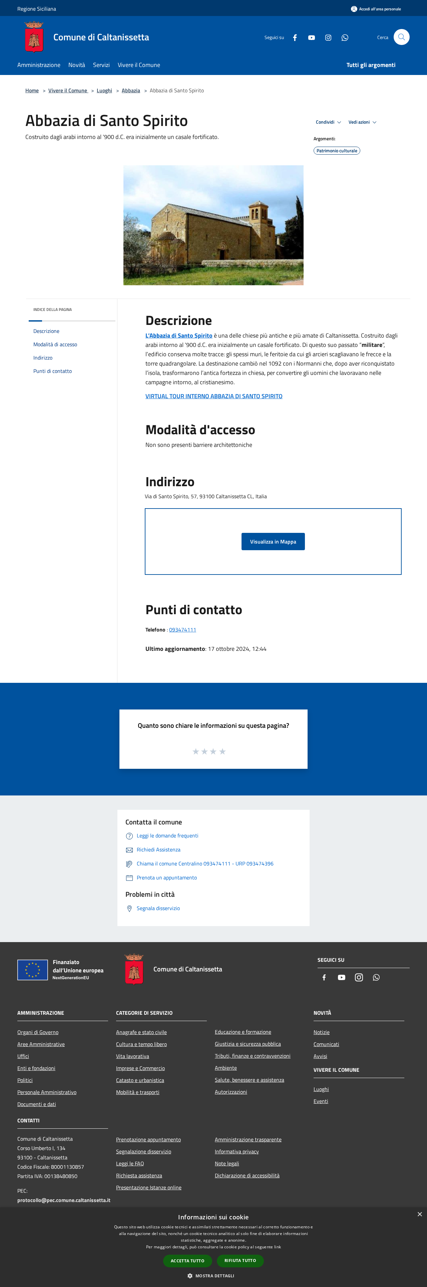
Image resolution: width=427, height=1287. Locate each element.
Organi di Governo (37, 1032)
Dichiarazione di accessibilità (247, 1175)
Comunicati (326, 1044)
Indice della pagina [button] (52, 309)
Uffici (23, 1056)
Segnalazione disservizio (143, 1151)
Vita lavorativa (132, 1056)
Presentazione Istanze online (148, 1187)
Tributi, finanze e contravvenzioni (253, 1056)
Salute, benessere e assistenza (249, 1080)
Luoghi (104, 90)
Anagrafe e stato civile (141, 1032)
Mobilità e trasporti (137, 1092)
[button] (213, 1275)
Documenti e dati (36, 1104)
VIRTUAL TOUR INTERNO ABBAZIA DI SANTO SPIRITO (214, 396)
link (277, 1247)
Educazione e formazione (243, 1032)
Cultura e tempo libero (141, 1044)
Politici (25, 1080)
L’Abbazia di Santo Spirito (178, 335)
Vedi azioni (360, 122)
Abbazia (131, 90)
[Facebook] (292, 36)
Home (32, 90)
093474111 (182, 630)
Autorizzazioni (231, 1092)
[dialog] (213, 1247)
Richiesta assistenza (139, 1175)
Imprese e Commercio (140, 1068)
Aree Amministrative (41, 1044)
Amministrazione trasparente (248, 1139)
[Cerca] (402, 37)
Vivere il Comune (68, 90)
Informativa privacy (237, 1151)
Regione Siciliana (36, 9)
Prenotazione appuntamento (148, 1139)
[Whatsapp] (342, 36)
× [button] (419, 1214)
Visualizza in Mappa (273, 542)
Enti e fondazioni (36, 1068)
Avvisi (320, 1056)
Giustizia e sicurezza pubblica (248, 1044)
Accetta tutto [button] (187, 1261)
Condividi (325, 122)
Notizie (322, 1032)
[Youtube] (309, 36)
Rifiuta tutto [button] (240, 1260)
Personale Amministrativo (46, 1092)
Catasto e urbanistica (140, 1080)
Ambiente (226, 1068)
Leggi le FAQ (130, 1163)
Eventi (321, 1101)
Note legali (227, 1163)
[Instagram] (325, 36)
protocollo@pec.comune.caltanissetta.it (63, 1200)
